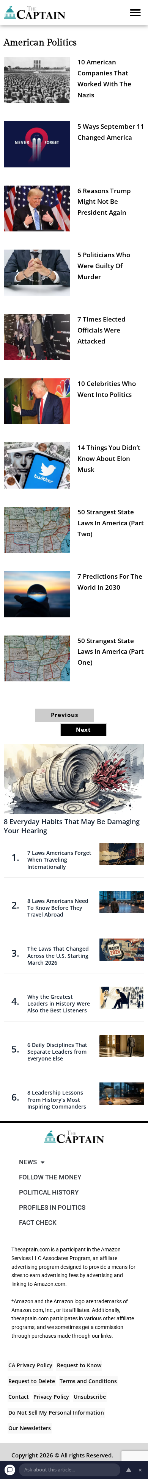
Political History (49, 1192)
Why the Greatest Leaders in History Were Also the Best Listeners (58, 1003)
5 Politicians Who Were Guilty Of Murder (103, 265)
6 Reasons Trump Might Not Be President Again (104, 201)
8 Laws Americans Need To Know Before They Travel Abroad (57, 908)
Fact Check (38, 1222)
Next (83, 730)
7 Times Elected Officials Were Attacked (101, 330)
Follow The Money (50, 1177)
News (28, 1162)
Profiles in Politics (52, 1207)
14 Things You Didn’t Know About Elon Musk (108, 458)
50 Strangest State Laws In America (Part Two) (110, 523)
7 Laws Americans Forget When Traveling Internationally (59, 860)
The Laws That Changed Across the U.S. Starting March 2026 (58, 955)
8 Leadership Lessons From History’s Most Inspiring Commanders (56, 1099)
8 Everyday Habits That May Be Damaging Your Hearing (72, 826)
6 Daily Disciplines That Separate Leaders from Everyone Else (57, 1052)
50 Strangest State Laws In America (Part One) (110, 651)
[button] (136, 13)
